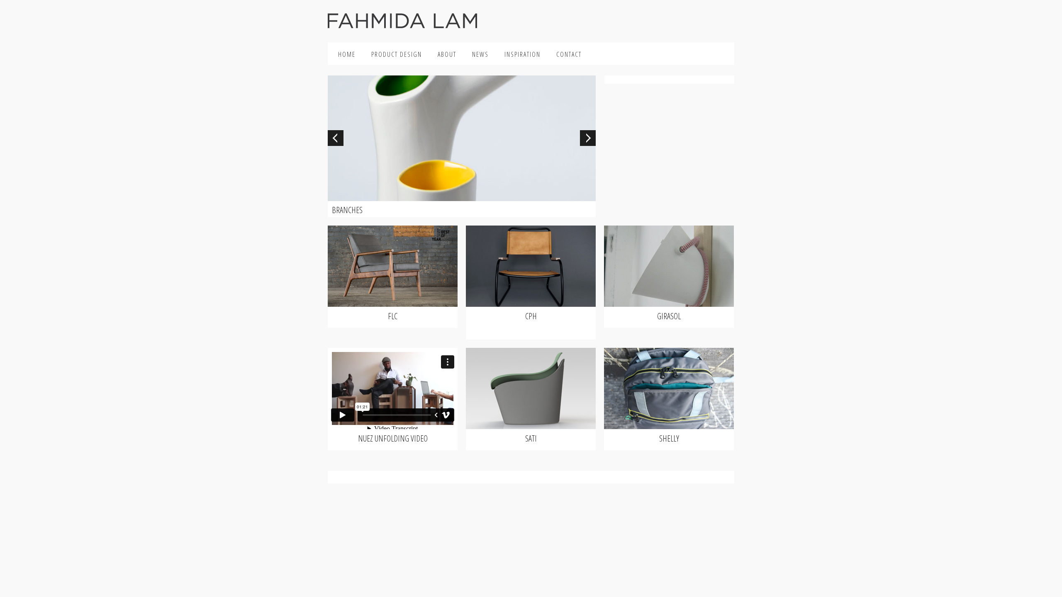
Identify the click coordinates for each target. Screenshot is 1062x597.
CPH (531, 316)
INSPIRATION (522, 54)
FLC (392, 316)
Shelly (669, 438)
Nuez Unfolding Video (393, 438)
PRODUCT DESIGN (396, 54)
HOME (347, 54)
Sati (531, 438)
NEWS (480, 54)
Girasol (669, 316)
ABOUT (447, 54)
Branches (347, 210)
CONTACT (569, 54)
